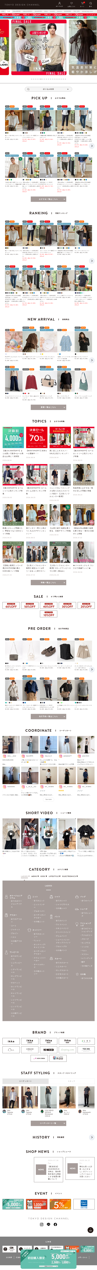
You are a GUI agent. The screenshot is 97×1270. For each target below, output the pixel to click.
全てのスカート (62, 963)
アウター (13, 915)
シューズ (84, 909)
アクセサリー (87, 935)
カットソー (37, 930)
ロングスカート (62, 970)
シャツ (57, 897)
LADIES (48, 885)
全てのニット (39, 901)
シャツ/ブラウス (62, 904)
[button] (4, 48)
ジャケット (15, 929)
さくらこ (67, 1112)
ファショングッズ (85, 924)
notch (52, 11)
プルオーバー (39, 911)
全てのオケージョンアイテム (16, 904)
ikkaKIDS (38, 11)
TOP (8, 11)
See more (48, 799)
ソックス (85, 947)
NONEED (67, 11)
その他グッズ (87, 966)
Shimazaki (49, 1114)
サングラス (86, 943)
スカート (58, 959)
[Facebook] (55, 1224)
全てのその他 (87, 978)
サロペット (15, 983)
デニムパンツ (61, 936)
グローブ (85, 939)
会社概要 (9, 1257)
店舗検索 (19, 1257)
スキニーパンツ (62, 928)
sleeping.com (87, 11)
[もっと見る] (48, 1123)
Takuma (10, 1112)
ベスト (13, 937)
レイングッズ (87, 958)
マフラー (85, 954)
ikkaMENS (17, 11)
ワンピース (14, 952)
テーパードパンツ (63, 932)
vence (59, 11)
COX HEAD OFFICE (49, 1111)
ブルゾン (14, 933)
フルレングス (61, 946)
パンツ (57, 917)
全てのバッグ (87, 901)
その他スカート (62, 978)
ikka (46, 11)
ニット (35, 897)
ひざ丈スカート (62, 974)
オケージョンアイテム (16, 897)
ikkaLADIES (27, 11)
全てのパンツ (61, 921)
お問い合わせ (82, 1257)
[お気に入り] (71, 5)
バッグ (83, 897)
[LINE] (48, 1224)
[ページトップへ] (90, 1230)
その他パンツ (61, 950)
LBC (3, 11)
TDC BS (77, 11)
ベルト (84, 950)
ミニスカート (61, 966)
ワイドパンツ (61, 924)
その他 (83, 974)
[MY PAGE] (59, 5)
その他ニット (39, 922)
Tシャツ (37, 941)
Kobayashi (87, 1112)
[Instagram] (41, 1224)
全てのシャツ (61, 901)
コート (13, 926)
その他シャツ (61, 908)
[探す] (90, 5)
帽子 (83, 962)
